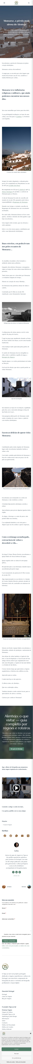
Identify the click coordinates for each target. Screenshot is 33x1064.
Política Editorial (6, 1029)
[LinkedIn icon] (16, 872)
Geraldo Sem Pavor (14, 185)
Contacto (4, 1023)
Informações (5, 1018)
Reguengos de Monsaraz (20, 202)
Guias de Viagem (7, 996)
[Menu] (4, 3)
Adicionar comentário (8, 919)
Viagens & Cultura (7, 1012)
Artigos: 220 (16, 875)
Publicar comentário (9, 941)
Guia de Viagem (7, 824)
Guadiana (19, 116)
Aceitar (16, 1049)
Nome (4, 908)
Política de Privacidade (21, 1061)
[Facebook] (5, 836)
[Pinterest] (11, 836)
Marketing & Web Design (9, 1016)
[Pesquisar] (28, 2)
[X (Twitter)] (28, 836)
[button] (30, 1033)
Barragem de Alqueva (8, 357)
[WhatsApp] (16, 836)
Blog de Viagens (6, 998)
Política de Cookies (11, 1061)
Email (4, 913)
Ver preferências (16, 1058)
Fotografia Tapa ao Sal (8, 1014)
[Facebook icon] (13, 872)
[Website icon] (20, 872)
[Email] (22, 836)
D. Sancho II (21, 189)
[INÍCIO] (8, 42)
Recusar (16, 1053)
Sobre (3, 1020)
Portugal (4, 994)
